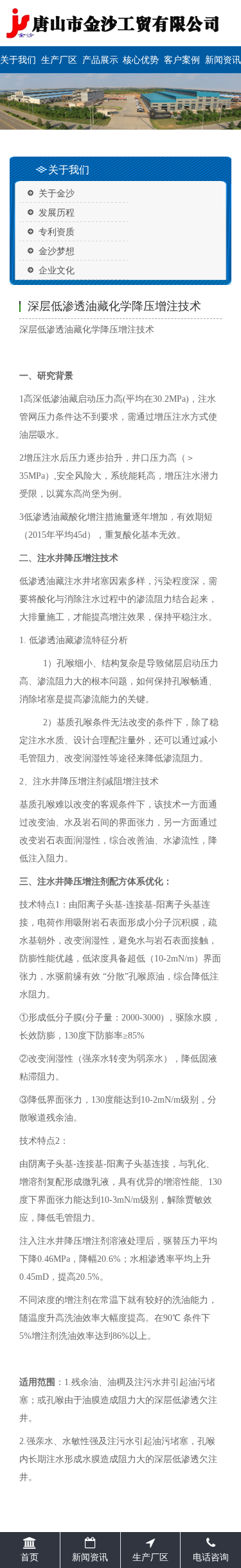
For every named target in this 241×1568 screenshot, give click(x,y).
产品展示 (100, 59)
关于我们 (18, 59)
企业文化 (57, 269)
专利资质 (57, 231)
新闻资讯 (223, 59)
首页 (30, 1556)
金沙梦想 (57, 250)
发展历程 (57, 212)
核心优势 (141, 59)
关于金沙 (57, 192)
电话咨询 (211, 1556)
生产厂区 (59, 59)
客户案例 (182, 59)
